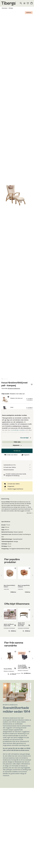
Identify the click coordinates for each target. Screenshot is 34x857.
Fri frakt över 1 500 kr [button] (10, 467)
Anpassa (16, 445)
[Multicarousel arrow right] (32, 575)
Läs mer (29, 513)
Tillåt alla (17, 442)
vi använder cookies (18, 430)
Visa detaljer (24, 438)
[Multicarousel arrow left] (1, 575)
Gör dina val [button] (17, 451)
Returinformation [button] (9, 470)
